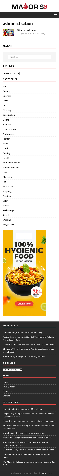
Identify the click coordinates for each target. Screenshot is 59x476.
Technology (8, 210)
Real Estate (8, 186)
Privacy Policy (9, 386)
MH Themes (46, 473)
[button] (55, 15)
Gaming (6, 153)
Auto (5, 86)
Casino (6, 100)
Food (5, 148)
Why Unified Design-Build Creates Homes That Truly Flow (27, 437)
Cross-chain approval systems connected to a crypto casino (29, 344)
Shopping (7, 191)
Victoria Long (40, 33)
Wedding (7, 220)
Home (5, 382)
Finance (6, 143)
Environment (9, 134)
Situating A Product (27, 30)
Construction (9, 115)
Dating (6, 119)
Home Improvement (12, 162)
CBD (5, 105)
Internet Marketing (11, 167)
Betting (6, 91)
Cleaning (7, 110)
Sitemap (6, 395)
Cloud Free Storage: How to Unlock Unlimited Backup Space (28, 449)
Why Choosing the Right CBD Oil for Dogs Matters (24, 356)
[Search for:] (30, 57)
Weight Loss (8, 224)
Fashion (6, 138)
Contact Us (7, 391)
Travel (6, 215)
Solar (5, 201)
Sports (6, 205)
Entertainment (9, 129)
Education (7, 124)
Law (5, 172)
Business (7, 96)
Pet (4, 181)
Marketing (7, 177)
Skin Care (7, 196)
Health (6, 158)
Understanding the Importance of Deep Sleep (22, 332)
